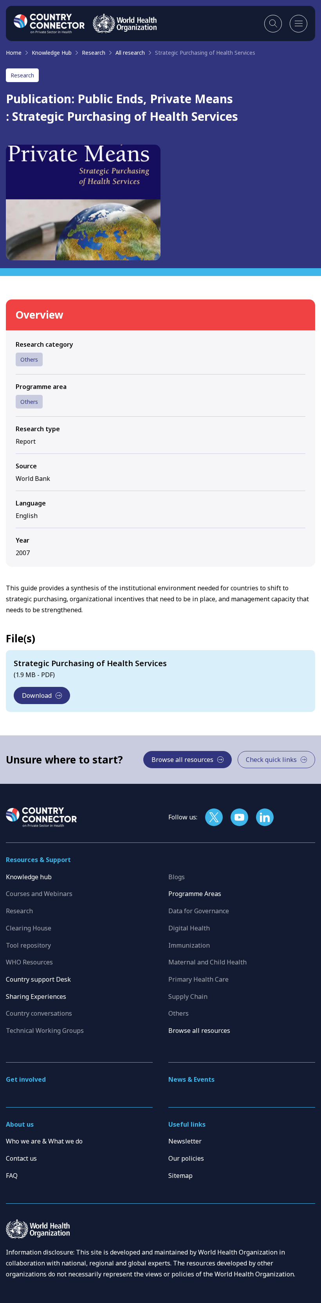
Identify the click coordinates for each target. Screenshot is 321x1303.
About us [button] (20, 1124)
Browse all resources (199, 1030)
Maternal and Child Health (207, 962)
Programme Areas (194, 893)
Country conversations (39, 1013)
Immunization (189, 945)
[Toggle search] (273, 23)
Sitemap (180, 1175)
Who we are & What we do (44, 1141)
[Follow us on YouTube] (239, 817)
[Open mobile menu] (298, 23)
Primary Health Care (198, 979)
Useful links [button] (187, 1124)
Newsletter (185, 1141)
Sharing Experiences (36, 996)
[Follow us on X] (214, 817)
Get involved (26, 1079)
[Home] (49, 23)
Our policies (186, 1158)
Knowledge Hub (52, 52)
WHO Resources (29, 962)
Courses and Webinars (39, 893)
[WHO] (125, 23)
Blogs (176, 877)
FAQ (12, 1175)
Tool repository (28, 945)
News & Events (191, 1079)
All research (130, 52)
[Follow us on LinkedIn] (265, 817)
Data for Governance (198, 911)
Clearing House (28, 928)
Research (93, 52)
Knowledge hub (29, 877)
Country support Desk (38, 979)
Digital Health (189, 928)
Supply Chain (187, 996)
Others (29, 359)
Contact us (21, 1158)
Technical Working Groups (45, 1030)
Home (14, 52)
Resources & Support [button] (38, 859)
